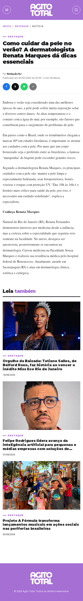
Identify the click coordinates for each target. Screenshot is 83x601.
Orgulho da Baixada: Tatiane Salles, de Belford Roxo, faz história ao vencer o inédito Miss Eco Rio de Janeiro (39, 365)
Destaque (22, 26)
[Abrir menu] (7, 10)
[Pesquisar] (76, 10)
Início (7, 26)
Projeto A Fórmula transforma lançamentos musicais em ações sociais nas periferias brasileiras (41, 525)
